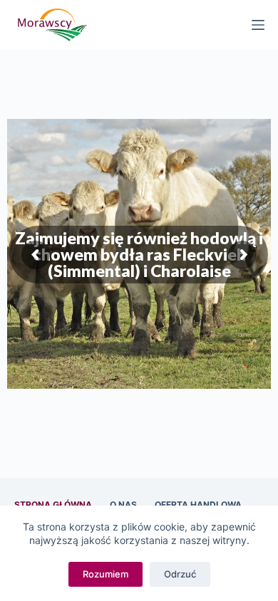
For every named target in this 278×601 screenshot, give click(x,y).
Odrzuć (180, 574)
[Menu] (258, 25)
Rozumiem (105, 574)
